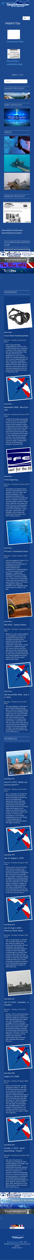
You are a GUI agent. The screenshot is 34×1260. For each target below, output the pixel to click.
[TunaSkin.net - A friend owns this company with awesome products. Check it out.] (17, 260)
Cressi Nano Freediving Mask (16, 336)
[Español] (14, 1225)
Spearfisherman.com (14, 1242)
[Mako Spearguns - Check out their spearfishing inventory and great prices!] (17, 1206)
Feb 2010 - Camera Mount (15, 625)
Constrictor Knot (15, 42)
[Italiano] (19, 1225)
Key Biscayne (23, 133)
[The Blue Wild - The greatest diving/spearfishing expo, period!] (17, 265)
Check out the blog (17, 108)
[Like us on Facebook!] (13, 1253)
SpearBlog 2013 (9, 779)
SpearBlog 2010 (9, 924)
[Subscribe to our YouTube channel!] (17, 1253)
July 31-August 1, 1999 (14, 858)
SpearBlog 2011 (9, 999)
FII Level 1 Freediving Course (16, 551)
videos (19, 135)
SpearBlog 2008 (9, 1073)
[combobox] (15, 81)
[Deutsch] (17, 1225)
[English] (12, 1225)
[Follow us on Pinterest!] (24, 1253)
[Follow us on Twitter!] (21, 1253)
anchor (14, 135)
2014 (11, 133)
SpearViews (8, 332)
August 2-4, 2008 (11, 1076)
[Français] (22, 1225)
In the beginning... (11, 480)
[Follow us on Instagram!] (9, 1253)
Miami (16, 133)
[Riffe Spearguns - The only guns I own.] (17, 270)
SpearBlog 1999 (9, 855)
